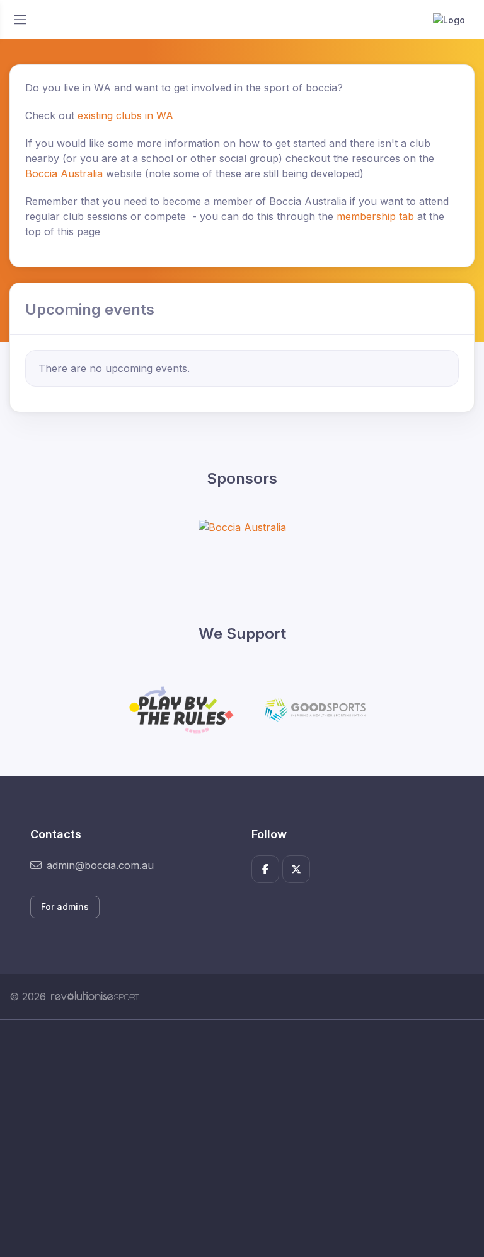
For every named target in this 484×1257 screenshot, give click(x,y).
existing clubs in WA (125, 115)
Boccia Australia (64, 173)
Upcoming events (89, 309)
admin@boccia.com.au (100, 865)
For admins (65, 906)
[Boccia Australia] (242, 526)
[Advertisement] (242, 1138)
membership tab (377, 216)
